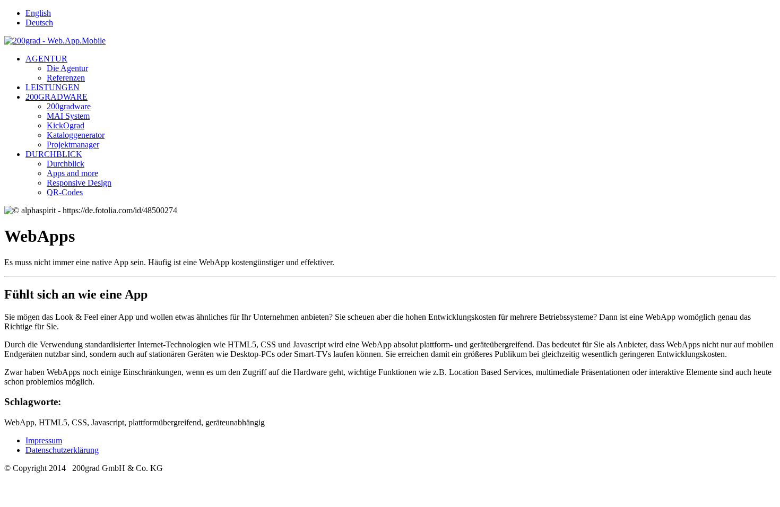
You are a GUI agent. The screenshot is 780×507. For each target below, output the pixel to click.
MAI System (68, 115)
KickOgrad (65, 125)
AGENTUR (46, 58)
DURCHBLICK (53, 154)
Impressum (43, 440)
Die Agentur (67, 68)
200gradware (69, 106)
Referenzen (66, 77)
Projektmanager (73, 144)
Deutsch (39, 22)
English (38, 13)
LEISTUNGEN (52, 87)
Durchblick (65, 163)
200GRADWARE (56, 96)
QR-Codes (65, 192)
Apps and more (72, 173)
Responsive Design (79, 182)
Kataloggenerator (76, 134)
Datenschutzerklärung (62, 449)
